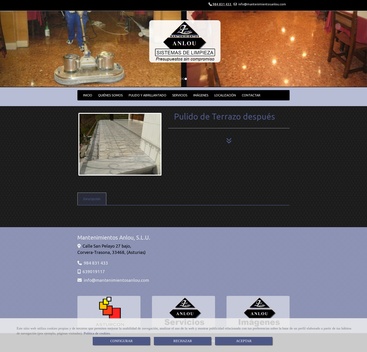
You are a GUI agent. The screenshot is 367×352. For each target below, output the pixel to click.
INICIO (87, 95)
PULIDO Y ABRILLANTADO (147, 95)
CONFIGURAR (121, 341)
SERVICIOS (179, 95)
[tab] (91, 199)
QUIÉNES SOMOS (110, 95)
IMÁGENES (200, 95)
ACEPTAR (244, 341)
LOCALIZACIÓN (225, 95)
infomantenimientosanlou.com (262, 4)
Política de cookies (97, 333)
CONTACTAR (251, 95)
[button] (27, 49)
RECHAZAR (182, 341)
